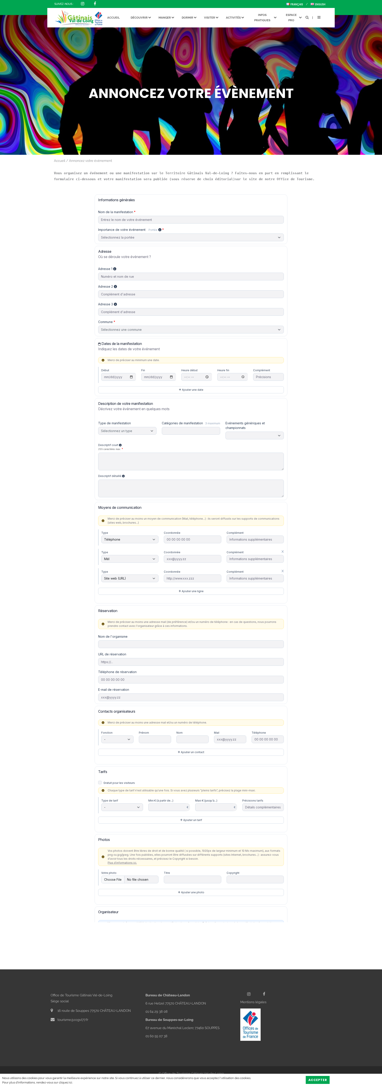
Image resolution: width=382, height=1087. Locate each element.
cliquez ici (65, 1082)
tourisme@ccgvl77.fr (72, 1020)
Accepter (317, 1080)
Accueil (59, 161)
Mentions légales (253, 1002)
